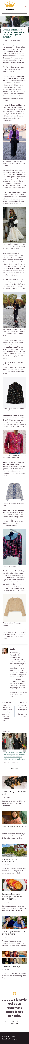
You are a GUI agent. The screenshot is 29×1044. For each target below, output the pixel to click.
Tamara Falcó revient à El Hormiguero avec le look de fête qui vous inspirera (21, 709)
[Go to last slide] (4, 750)
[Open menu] (25, 6)
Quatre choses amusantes (14, 826)
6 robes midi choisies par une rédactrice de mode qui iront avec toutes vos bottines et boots (7, 712)
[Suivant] (24, 750)
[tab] (11, 768)
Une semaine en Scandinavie (9, 860)
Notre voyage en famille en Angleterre (13, 932)
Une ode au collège (11, 966)
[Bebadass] (10, 6)
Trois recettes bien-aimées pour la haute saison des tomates (12, 896)
